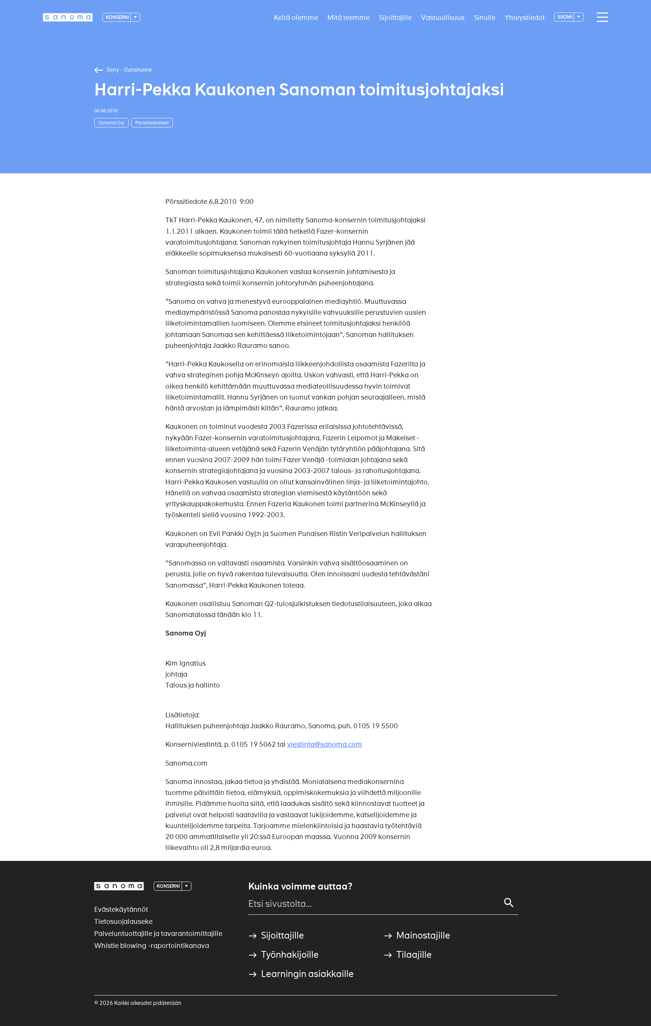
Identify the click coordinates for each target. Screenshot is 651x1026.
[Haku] (509, 902)
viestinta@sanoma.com (324, 744)
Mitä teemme (348, 17)
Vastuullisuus (443, 17)
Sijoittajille (395, 17)
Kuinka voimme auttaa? (300, 887)
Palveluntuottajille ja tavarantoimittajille (158, 933)
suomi (565, 17)
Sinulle (484, 17)
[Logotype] (119, 886)
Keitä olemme (296, 17)
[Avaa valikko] (600, 17)
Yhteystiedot (525, 17)
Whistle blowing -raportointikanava (151, 945)
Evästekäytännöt (121, 909)
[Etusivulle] (68, 17)
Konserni (118, 17)
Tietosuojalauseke (123, 921)
